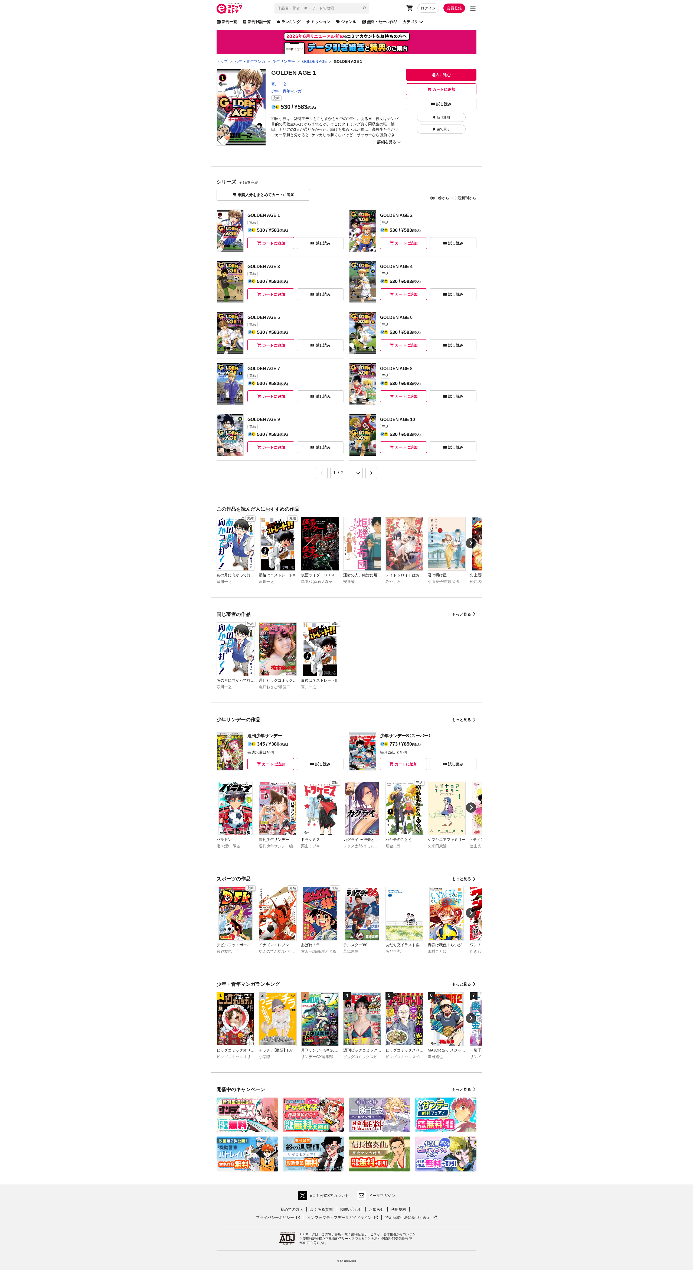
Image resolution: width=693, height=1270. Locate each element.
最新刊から (466, 198)
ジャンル (348, 21)
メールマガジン (382, 1195)
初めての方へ (291, 1209)
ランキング (291, 21)
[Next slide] (471, 543)
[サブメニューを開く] (472, 8)
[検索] (364, 8)
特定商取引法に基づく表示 (411, 1217)
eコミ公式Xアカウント (324, 1196)
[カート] (409, 8)
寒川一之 (278, 84)
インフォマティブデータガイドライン (339, 1217)
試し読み (444, 104)
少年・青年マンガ (286, 91)
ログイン (428, 8)
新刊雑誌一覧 (259, 21)
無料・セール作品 (382, 21)
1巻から (442, 198)
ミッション (320, 21)
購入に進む (441, 75)
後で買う (443, 129)
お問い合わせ (350, 1209)
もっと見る (461, 614)
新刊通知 (443, 117)
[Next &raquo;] (371, 473)
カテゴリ (410, 21)
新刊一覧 (229, 21)
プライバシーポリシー (278, 1217)
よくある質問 (321, 1209)
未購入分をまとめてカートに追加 (266, 194)
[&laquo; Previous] (322, 473)
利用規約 (398, 1209)
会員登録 (454, 8)
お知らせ (376, 1209)
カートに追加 (444, 89)
